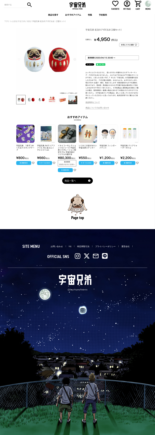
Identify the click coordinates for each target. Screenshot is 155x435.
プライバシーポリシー (105, 246)
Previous (19, 59)
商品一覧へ (70, 181)
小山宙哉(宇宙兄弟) (18, 21)
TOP (6, 21)
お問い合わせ (57, 246)
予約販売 (103, 15)
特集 (90, 15)
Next (75, 59)
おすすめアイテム (73, 15)
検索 (29, 4)
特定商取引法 (83, 246)
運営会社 (125, 246)
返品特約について (92, 102)
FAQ (70, 246)
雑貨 (29, 21)
